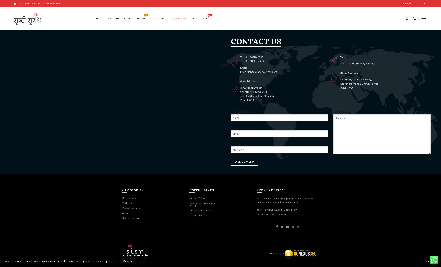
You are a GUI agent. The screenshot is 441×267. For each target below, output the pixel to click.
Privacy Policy (197, 198)
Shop (127, 18)
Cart (424, 3)
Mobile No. (236, 143)
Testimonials (158, 18)
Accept (429, 261)
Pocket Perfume (131, 208)
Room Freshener (131, 217)
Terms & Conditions (200, 210)
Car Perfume (129, 198)
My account (411, 3)
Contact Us (179, 18)
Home (99, 18)
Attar (125, 213)
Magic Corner (201, 17)
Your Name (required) (242, 111)
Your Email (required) (242, 127)
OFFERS (142, 17)
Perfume (127, 203)
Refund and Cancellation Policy (203, 204)
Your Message (341, 111)
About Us (113, 18)
